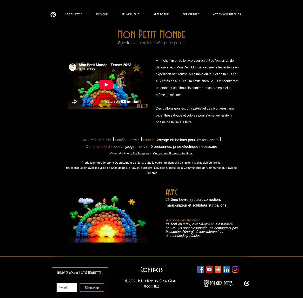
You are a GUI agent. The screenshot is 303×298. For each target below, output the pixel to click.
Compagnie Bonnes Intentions (173, 153)
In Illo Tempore (139, 153)
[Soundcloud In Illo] (218, 269)
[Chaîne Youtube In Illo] (209, 269)
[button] (122, 213)
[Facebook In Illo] (200, 269)
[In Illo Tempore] (226, 269)
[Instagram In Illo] (235, 269)
